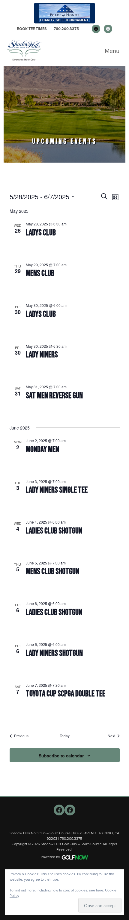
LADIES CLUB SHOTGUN (54, 531)
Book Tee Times (32, 29)
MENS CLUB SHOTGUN (52, 571)
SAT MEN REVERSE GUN (54, 396)
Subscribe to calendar (61, 756)
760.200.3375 (66, 29)
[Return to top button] (121, 788)
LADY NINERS (42, 355)
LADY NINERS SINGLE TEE (57, 490)
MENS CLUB (40, 273)
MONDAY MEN (42, 449)
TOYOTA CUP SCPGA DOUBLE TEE (65, 694)
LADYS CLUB (41, 233)
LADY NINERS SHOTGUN (54, 653)
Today (65, 735)
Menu (112, 50)
